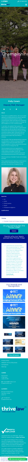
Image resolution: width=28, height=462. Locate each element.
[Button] (4, 109)
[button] (17, 459)
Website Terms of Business (9, 362)
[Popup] (26, 4)
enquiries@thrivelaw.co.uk (9, 381)
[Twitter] (1, 1)
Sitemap (3, 366)
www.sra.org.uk (18, 446)
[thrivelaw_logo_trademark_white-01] (6, 5)
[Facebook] (7, 1)
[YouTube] (5, 1)
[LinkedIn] (4, 1)
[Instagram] (2, 1)
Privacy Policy (5, 360)
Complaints (4, 364)
